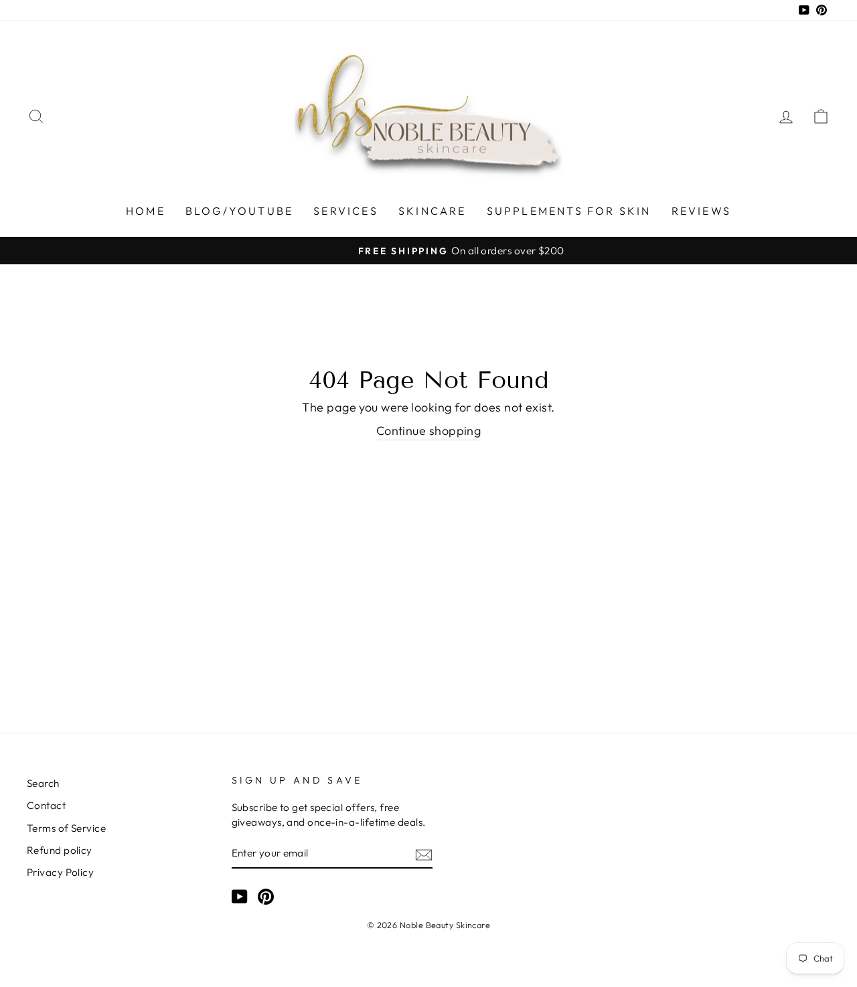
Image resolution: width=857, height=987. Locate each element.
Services (345, 210)
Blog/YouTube (239, 210)
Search (43, 783)
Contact (46, 805)
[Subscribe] (424, 853)
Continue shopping (428, 430)
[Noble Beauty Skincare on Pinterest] (266, 897)
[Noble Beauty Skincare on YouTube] (240, 897)
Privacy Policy (60, 872)
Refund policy (59, 850)
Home (145, 210)
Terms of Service (66, 828)
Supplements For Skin (569, 210)
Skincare (432, 210)
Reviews (701, 210)
